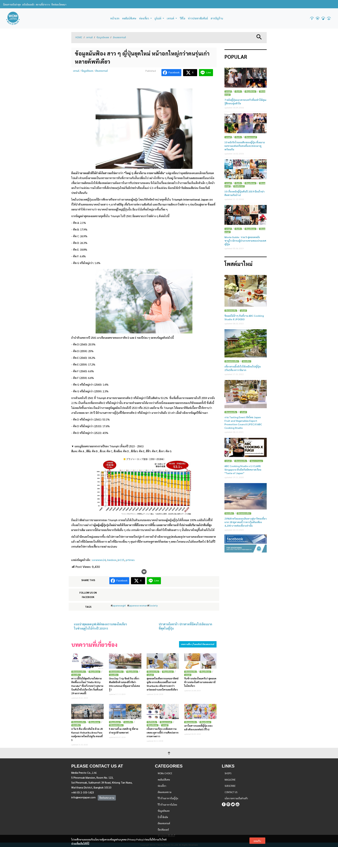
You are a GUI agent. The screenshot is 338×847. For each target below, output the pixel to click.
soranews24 (99, 559)
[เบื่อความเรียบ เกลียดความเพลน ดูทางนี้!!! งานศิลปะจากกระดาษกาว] (163, 711)
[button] (259, 37)
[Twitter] (233, 804)
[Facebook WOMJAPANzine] (312, 18)
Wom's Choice (256, 461)
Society (153, 605)
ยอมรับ (257, 840)
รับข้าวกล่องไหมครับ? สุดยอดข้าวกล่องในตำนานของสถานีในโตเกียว (200, 682)
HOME (78, 37)
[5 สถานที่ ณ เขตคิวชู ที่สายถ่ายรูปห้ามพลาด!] (125, 711)
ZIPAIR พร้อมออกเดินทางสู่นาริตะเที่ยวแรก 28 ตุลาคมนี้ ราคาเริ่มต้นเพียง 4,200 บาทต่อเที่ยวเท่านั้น (245, 522)
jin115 (121, 559)
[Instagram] (228, 804)
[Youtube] (237, 804)
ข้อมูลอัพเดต (102, 37)
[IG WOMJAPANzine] (318, 18)
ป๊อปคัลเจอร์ (238, 186)
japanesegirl (119, 605)
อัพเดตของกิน (153, 672)
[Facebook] (224, 804)
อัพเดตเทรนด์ (119, 37)
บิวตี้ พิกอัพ (152, 722)
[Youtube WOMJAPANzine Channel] (329, 18)
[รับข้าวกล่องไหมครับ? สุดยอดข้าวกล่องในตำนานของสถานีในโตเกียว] (200, 661)
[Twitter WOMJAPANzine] (323, 18)
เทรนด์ (89, 37)
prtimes (130, 559)
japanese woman (138, 605)
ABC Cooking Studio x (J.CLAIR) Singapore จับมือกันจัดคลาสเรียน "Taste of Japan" (242, 469)
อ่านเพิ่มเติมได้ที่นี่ (80, 843)
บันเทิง (238, 91)
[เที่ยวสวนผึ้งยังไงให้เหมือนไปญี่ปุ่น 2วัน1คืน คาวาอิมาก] (245, 343)
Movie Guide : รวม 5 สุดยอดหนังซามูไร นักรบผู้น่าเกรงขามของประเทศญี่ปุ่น (245, 240)
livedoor (111, 559)
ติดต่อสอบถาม (106, 797)
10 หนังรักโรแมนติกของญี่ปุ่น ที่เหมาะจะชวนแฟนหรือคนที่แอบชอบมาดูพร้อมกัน (244, 146)
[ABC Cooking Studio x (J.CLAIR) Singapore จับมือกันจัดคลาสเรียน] (245, 447)
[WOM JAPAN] (12, 18)
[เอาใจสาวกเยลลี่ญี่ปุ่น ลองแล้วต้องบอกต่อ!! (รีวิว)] (200, 711)
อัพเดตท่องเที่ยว (79, 672)
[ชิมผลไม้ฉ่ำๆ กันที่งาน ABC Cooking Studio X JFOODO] (245, 291)
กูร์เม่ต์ (150, 675)
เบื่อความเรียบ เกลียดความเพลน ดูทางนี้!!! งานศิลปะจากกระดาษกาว (163, 732)
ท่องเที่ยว (76, 675)
